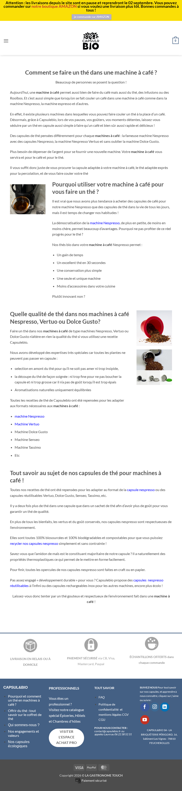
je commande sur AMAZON (91, 17)
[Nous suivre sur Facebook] (144, 707)
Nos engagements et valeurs (23, 733)
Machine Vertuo (27, 424)
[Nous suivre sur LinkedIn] (164, 707)
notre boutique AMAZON (54, 6)
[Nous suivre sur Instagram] (154, 707)
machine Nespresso (105, 223)
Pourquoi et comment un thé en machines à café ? (24, 700)
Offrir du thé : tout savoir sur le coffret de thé (25, 714)
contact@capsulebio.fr (107, 731)
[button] (6, 40)
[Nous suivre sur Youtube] (144, 719)
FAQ (102, 697)
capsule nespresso (141, 490)
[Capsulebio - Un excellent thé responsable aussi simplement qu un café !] (91, 40)
